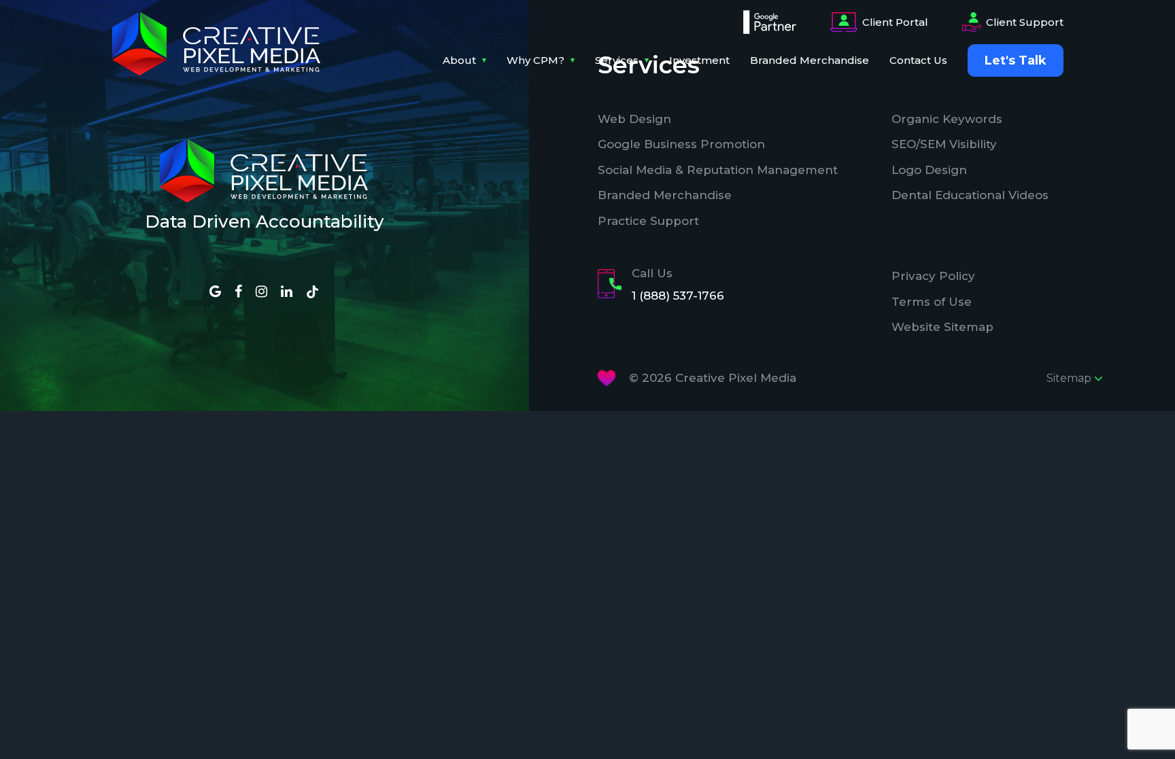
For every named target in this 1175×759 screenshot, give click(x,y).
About (459, 60)
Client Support (1024, 22)
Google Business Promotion (681, 144)
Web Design (634, 119)
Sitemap (1070, 378)
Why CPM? (535, 60)
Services (616, 60)
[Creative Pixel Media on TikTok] (312, 291)
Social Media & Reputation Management (718, 170)
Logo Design (929, 170)
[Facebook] (238, 292)
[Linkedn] (286, 292)
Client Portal (895, 22)
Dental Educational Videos (970, 195)
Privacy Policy (933, 276)
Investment (699, 60)
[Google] (215, 292)
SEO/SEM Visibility (944, 144)
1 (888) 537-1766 (678, 295)
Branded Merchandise (809, 60)
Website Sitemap (942, 327)
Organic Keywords (946, 119)
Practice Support (648, 221)
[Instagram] (261, 292)
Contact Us (918, 60)
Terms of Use (931, 301)
